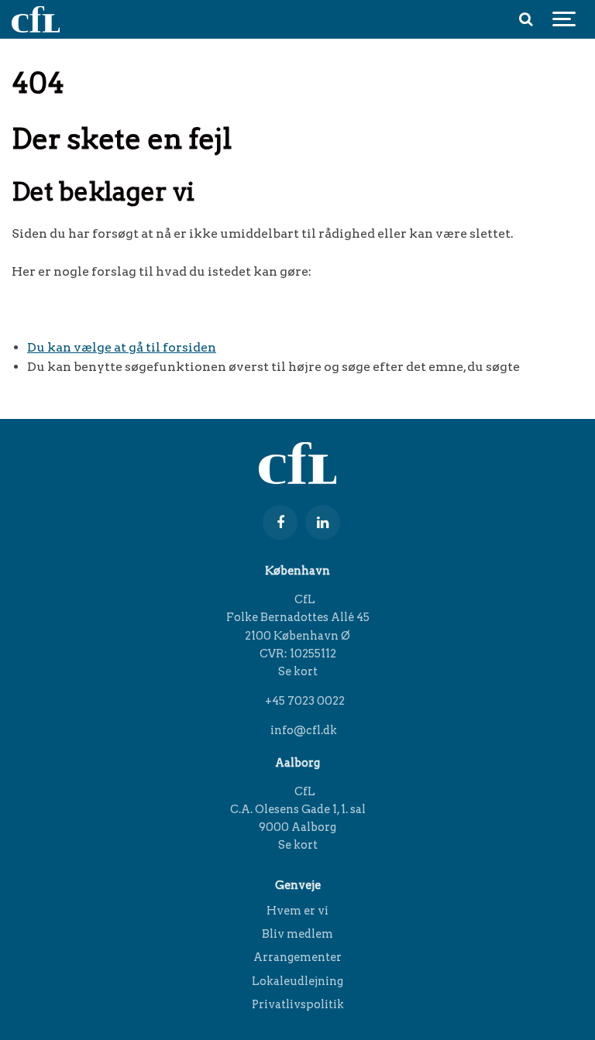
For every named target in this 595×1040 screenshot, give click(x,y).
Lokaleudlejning (297, 981)
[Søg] (525, 19)
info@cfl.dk (302, 730)
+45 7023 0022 (303, 701)
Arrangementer (297, 957)
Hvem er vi (297, 911)
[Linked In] (322, 522)
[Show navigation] (564, 19)
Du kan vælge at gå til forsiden (121, 347)
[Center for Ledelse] (36, 19)
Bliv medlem (297, 934)
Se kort (298, 671)
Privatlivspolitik (298, 1004)
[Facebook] (280, 522)
